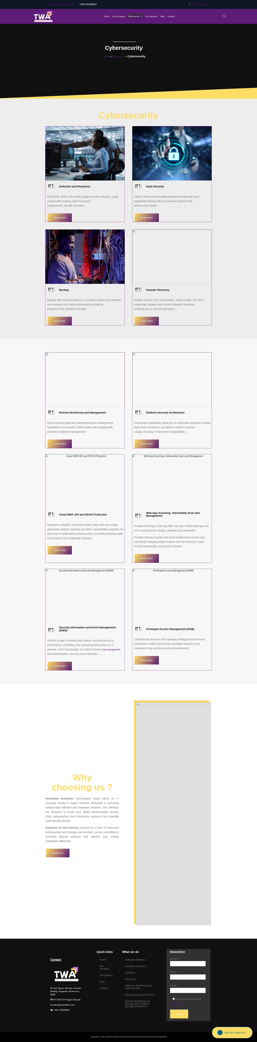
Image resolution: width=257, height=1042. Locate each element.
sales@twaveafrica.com (61, 4)
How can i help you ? (235, 1032)
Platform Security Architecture (165, 412)
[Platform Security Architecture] (138, 412)
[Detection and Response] (51, 186)
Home (106, 16)
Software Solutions (135, 959)
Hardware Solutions (135, 966)
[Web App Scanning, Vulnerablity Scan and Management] (138, 516)
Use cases (130, 979)
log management (111, 649)
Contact (171, 16)
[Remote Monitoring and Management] (51, 412)
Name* (173, 972)
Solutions (130, 972)
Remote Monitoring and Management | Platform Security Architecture (137, 1004)
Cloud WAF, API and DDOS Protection (83, 514)
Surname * (175, 958)
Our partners (151, 16)
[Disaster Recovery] (138, 290)
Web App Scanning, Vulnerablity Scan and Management (173, 514)
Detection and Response (74, 186)
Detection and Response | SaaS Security (138, 987)
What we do (133, 16)
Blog (162, 16)
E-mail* (173, 985)
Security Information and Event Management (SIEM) (87, 629)
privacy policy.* (180, 1003)
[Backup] (51, 290)
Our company (118, 16)
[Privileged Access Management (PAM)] (138, 629)
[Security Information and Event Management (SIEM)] (51, 630)
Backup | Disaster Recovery (139, 995)
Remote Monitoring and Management (82, 412)
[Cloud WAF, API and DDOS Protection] (51, 514)
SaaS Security (155, 186)
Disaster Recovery (157, 289)
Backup (64, 289)
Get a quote (200, 4)
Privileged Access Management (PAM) (170, 629)
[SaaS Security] (138, 186)
